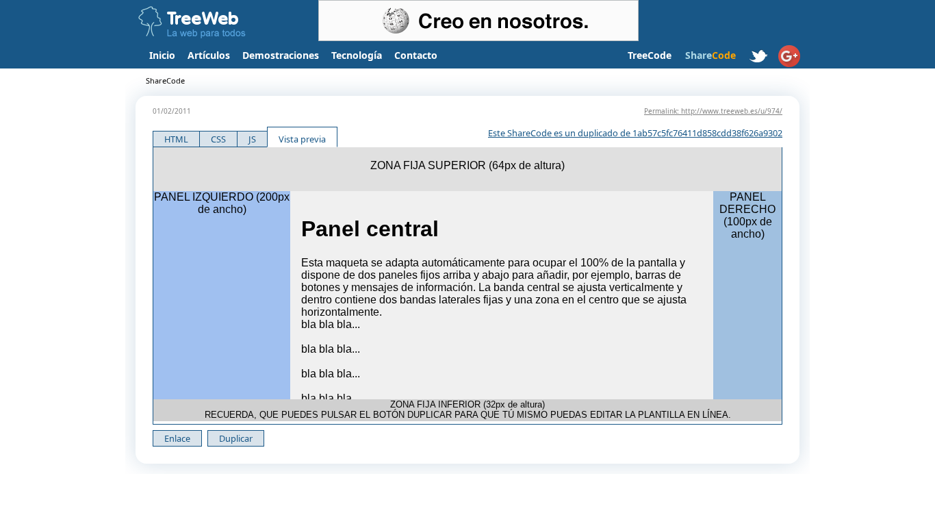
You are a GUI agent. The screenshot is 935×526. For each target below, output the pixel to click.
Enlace (177, 438)
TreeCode (649, 55)
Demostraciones (280, 55)
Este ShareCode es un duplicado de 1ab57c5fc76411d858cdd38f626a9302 (635, 133)
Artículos (209, 55)
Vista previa (302, 139)
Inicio (162, 55)
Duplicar (236, 438)
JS (252, 139)
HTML (176, 139)
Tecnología (356, 55)
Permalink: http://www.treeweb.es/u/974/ (713, 111)
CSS (218, 139)
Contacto (415, 55)
